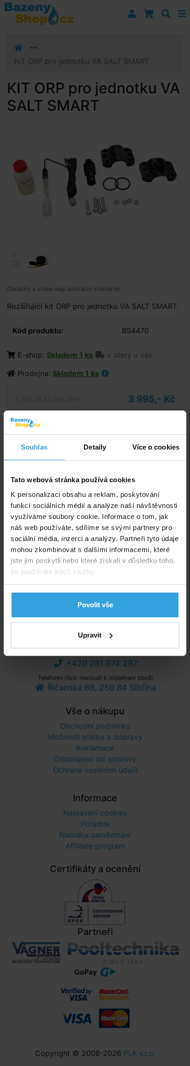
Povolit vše (95, 605)
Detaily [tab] (94, 447)
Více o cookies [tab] (155, 447)
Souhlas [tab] (34, 447)
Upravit (89, 635)
